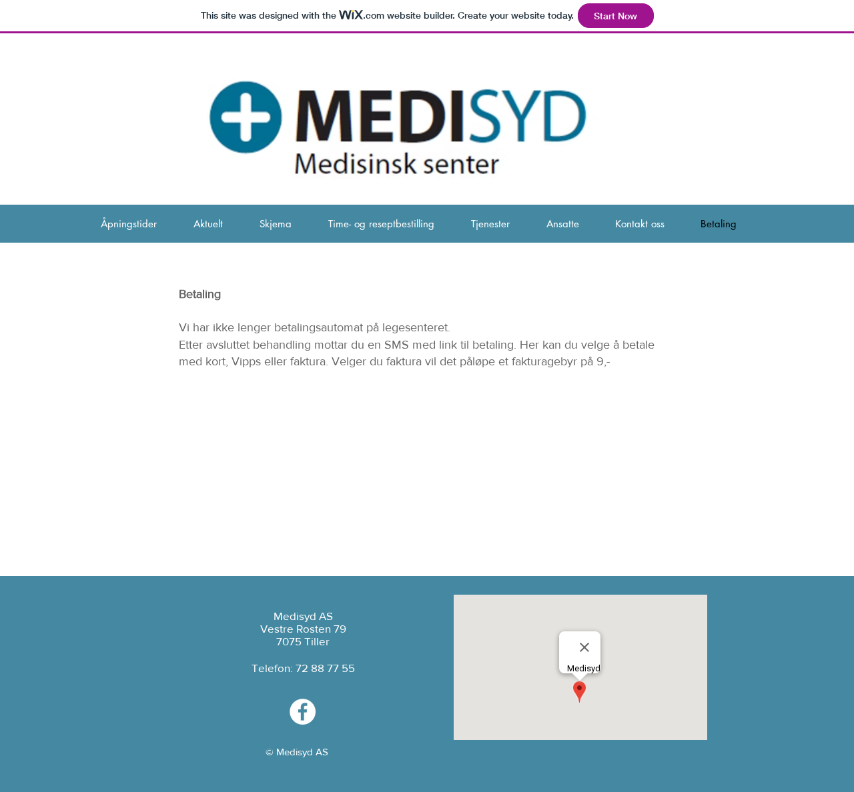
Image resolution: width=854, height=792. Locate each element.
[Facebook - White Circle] (303, 712)
